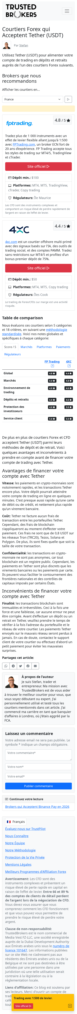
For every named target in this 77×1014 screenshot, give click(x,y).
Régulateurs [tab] (12, 354)
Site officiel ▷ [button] (38, 166)
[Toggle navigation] (67, 11)
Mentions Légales (18, 864)
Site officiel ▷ (23, 1006)
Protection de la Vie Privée (25, 857)
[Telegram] (13, 666)
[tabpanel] (38, 391)
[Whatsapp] (6, 666)
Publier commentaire (38, 786)
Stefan (23, 45)
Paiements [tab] (63, 347)
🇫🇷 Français (16, 821)
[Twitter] (20, 666)
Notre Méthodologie (20, 850)
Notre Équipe (15, 843)
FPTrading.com (24, 144)
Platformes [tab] (44, 347)
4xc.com (11, 242)
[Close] (70, 1005)
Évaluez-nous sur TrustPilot (25, 829)
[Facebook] (28, 666)
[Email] (35, 666)
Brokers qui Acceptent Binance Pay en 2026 (37, 806)
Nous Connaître (16, 836)
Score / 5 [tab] (10, 347)
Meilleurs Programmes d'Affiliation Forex (35, 871)
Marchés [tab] (26, 347)
